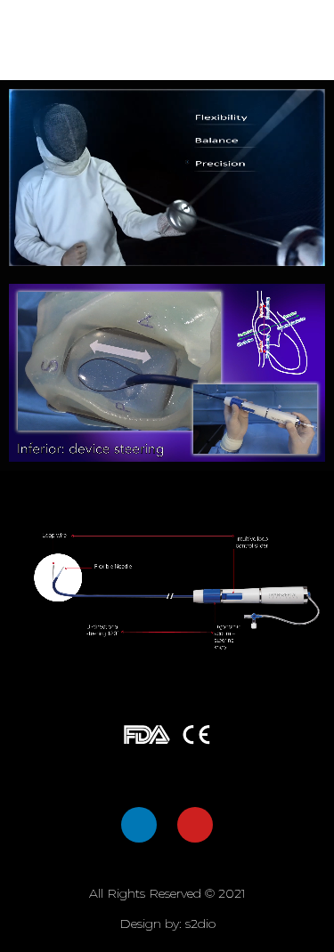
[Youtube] (195, 825)
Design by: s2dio (167, 924)
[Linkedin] (139, 825)
